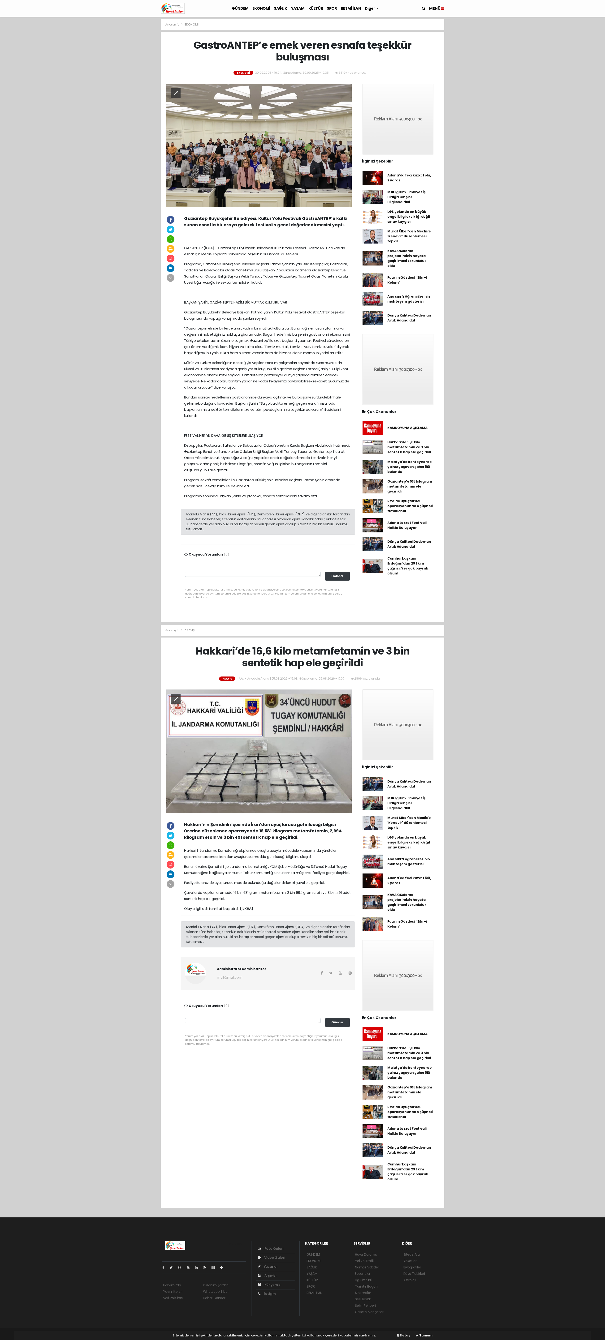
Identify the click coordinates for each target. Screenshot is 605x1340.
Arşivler (270, 1275)
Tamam (425, 1335)
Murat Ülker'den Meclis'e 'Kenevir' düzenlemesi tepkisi (409, 236)
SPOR (332, 8)
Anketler (409, 1261)
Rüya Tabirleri (414, 1273)
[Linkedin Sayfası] (198, 1267)
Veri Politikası (173, 1298)
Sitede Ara (411, 1254)
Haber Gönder (214, 1298)
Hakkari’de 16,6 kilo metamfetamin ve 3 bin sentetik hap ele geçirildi (409, 447)
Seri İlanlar (363, 1299)
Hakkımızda (172, 1285)
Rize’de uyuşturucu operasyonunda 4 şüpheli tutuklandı (410, 506)
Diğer (370, 8)
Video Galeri (274, 1257)
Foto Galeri (274, 1248)
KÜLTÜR (315, 8)
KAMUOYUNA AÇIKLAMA (407, 427)
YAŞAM (298, 8)
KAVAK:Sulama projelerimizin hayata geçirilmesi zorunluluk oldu (407, 258)
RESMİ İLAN (351, 8)
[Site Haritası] (215, 1267)
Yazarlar (270, 1266)
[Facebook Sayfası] (165, 1267)
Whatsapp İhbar (216, 1291)
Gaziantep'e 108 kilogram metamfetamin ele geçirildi (409, 486)
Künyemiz (272, 1284)
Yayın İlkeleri (172, 1291)
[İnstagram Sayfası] (181, 1267)
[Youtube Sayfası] (190, 1267)
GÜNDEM (240, 8)
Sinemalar (363, 1292)
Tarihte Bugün (366, 1286)
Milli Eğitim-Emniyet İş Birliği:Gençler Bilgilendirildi (406, 197)
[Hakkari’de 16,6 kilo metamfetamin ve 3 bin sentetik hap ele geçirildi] (259, 751)
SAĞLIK (280, 8)
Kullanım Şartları (216, 1285)
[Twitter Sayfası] (173, 1267)
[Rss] (206, 1267)
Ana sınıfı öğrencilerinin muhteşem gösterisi (408, 299)
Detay (404, 1335)
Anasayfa (172, 24)
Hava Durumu (366, 1254)
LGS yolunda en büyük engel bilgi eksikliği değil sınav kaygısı (408, 216)
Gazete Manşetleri (369, 1312)
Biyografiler (412, 1267)
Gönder (337, 576)
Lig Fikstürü (363, 1280)
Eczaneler (362, 1273)
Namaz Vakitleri (367, 1267)
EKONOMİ (261, 8)
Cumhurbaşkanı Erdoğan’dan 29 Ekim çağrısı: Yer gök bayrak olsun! (407, 566)
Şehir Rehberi (365, 1305)
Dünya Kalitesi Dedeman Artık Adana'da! (409, 318)
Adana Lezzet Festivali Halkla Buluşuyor (407, 525)
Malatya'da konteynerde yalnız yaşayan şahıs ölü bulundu (409, 466)
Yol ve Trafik (365, 1261)
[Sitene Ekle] (223, 1267)
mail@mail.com (229, 977)
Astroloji (409, 1280)
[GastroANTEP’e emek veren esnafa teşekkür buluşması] (259, 145)
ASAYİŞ (190, 630)
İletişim (269, 1293)
